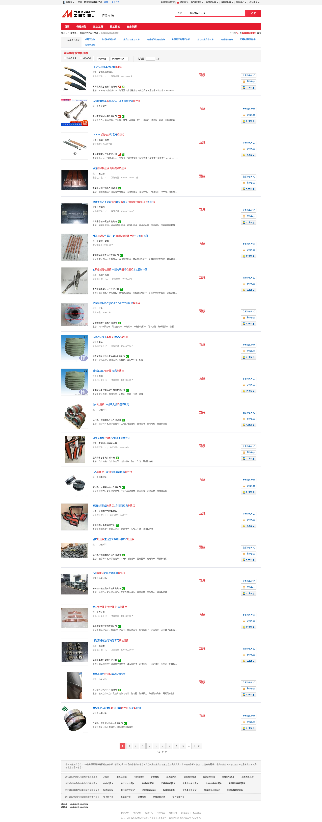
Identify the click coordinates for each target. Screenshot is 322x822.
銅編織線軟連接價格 (79, 804)
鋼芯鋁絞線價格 (109, 39)
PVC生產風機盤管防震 (112, 471)
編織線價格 (90, 44)
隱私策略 (173, 812)
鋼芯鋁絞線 (122, 776)
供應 (109, 168)
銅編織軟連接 (247, 776)
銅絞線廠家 (108, 790)
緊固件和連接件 (106, 72)
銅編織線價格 (227, 39)
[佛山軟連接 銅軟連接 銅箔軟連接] (74, 617)
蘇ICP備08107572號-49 (190, 817)
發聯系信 (251, 81)
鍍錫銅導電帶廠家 (235, 790)
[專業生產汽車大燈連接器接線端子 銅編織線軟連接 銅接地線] (74, 213)
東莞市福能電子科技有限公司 (106, 255)
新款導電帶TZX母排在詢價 (120, 235)
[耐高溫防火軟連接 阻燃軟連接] (74, 381)
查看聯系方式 (249, 75)
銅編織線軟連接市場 (89, 33)
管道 (101, 308)
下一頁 (197, 745)
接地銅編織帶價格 (205, 39)
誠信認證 (87, 58)
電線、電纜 (104, 139)
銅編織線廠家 (169, 790)
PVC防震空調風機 (109, 573)
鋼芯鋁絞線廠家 (128, 790)
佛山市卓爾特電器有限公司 (105, 187)
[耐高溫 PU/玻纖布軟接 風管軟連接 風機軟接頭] (74, 719)
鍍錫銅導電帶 (209, 776)
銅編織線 (155, 776)
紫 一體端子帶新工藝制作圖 (120, 269)
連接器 (102, 173)
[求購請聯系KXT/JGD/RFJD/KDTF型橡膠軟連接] (74, 314)
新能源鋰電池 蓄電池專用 (110, 640)
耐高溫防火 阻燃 (108, 370)
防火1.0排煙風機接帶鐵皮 (111, 404)
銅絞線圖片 (108, 783)
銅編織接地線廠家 (212, 790)
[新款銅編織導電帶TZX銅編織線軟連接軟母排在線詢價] (74, 246)
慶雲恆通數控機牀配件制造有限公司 (109, 356)
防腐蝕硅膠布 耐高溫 (110, 336)
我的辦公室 (196, 2)
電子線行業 (108, 796)
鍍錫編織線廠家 (189, 790)
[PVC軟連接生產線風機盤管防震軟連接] (74, 483)
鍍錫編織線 (171, 776)
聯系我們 (137, 812)
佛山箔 (110, 606)
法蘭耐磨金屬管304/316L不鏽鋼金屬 (116, 100)
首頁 (67, 26)
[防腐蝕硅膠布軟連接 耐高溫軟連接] (74, 348)
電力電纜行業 (178, 796)
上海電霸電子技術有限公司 (105, 86)
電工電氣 (115, 26)
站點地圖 (161, 812)
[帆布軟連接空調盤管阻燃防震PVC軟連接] (74, 550)
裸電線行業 (126, 796)
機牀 (101, 342)
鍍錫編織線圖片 (168, 783)
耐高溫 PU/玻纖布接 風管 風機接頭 (117, 707)
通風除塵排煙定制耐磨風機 (114, 505)
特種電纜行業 (159, 796)
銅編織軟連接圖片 (237, 783)
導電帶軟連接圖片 (190, 783)
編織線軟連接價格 (131, 39)
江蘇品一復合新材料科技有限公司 (108, 723)
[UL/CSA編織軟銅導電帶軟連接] (74, 145)
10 (183, 745)
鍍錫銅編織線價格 (248, 39)
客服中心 (240, 2)
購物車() (184, 2)
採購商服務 (226, 2)
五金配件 (103, 106)
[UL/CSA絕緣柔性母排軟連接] (74, 78)
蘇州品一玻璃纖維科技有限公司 (107, 419)
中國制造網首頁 (168, 2)
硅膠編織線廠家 (149, 790)
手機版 (69, 2)
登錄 (106, 2)
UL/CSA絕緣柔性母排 (107, 67)
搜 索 (253, 13)
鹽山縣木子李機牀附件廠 (104, 457)
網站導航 (253, 2)
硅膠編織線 (139, 776)
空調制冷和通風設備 (108, 443)
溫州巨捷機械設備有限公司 (105, 116)
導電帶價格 (90, 39)
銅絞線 (106, 776)
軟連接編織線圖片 (214, 783)
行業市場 (108, 16)
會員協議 (185, 812)
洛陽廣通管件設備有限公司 (105, 322)
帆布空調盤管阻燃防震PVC (113, 539)
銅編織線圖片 (148, 783)
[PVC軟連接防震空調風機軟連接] (74, 584)
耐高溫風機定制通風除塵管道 (111, 438)
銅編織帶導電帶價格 (181, 39)
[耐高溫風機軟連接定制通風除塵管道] (75, 449)
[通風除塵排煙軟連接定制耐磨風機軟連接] (74, 516)
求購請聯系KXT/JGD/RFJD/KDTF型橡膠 (116, 303)
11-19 (164, 752)
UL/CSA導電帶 (108, 134)
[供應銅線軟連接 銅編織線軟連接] (74, 179)
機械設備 (81, 26)
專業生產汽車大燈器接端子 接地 (124, 202)
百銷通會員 (71, 58)
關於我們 (125, 812)
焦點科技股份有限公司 (147, 817)
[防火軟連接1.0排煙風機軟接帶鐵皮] (74, 415)
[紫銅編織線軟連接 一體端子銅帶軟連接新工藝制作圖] (74, 280)
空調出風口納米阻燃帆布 (109, 674)
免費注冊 (116, 2)
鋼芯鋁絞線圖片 (128, 783)
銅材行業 (142, 796)
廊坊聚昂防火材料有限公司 (105, 689)
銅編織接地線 (190, 776)
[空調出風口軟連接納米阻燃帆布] (74, 685)
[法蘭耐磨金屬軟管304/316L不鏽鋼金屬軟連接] (74, 112)
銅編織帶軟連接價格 (156, 39)
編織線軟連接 (228, 776)
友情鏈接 (197, 812)
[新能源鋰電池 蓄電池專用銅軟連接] (74, 651)
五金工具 (98, 26)
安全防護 (132, 26)
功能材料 (103, 409)
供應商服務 (211, 2)
